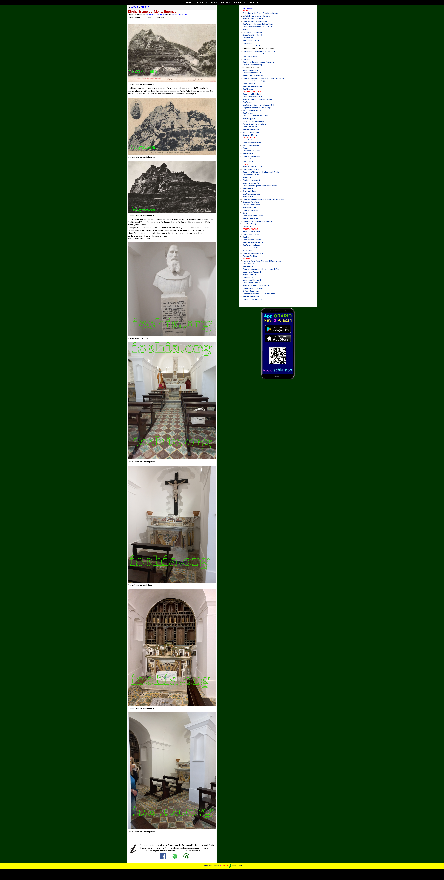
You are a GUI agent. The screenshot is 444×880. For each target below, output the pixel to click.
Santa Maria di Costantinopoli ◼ (255, 21)
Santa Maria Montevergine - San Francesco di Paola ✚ (263, 199)
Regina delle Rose (249, 191)
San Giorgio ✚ (248, 266)
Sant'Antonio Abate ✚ (251, 40)
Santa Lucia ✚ (248, 197)
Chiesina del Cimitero (251, 135)
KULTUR (224, 2)
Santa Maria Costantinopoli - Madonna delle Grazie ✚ (263, 269)
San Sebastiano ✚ (249, 275)
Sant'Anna (246, 59)
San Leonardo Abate (250, 218)
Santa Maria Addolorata (252, 46)
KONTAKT (238, 2)
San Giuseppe (248, 154)
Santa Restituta (248, 140)
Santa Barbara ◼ (249, 84)
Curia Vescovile (247, 9)
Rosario (246, 148)
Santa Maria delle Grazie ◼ (253, 253)
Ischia (225, 865)
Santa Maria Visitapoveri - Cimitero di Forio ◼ (260, 186)
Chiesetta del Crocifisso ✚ (252, 35)
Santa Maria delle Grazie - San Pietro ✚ (257, 27)
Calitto (245, 213)
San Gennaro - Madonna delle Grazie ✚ (257, 221)
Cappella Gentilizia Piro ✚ (252, 159)
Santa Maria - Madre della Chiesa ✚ (256, 286)
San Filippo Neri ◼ (249, 224)
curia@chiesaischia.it (180, 14)
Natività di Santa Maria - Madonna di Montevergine (262, 261)
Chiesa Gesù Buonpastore (252, 32)
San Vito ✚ (247, 178)
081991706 (150, 14)
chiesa (144, 7)
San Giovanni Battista (251, 129)
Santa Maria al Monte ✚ (252, 210)
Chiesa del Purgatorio (251, 202)
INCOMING (200, 2)
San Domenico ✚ (249, 43)
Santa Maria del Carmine (252, 240)
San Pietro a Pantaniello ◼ (253, 76)
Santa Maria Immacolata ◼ (253, 243)
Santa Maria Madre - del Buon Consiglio (257, 100)
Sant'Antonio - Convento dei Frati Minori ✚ (259, 24)
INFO (213, 2)
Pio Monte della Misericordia (253, 121)
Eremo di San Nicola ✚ (251, 256)
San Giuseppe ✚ (249, 119)
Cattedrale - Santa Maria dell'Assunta (256, 16)
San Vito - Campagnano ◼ (253, 65)
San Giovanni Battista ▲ (252, 296)
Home (188, 2)
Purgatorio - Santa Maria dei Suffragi (257, 108)
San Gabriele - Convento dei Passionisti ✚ (258, 105)
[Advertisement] (218, 874)
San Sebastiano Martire (251, 175)
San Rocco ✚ (248, 277)
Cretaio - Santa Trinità (251, 291)
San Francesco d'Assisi (251, 169)
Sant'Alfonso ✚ (248, 264)
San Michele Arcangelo (251, 194)
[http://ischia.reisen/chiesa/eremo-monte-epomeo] (186, 856)
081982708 (161, 14)
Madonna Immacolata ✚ (252, 110)
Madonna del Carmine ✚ (252, 280)
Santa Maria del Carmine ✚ (253, 19)
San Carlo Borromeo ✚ (251, 180)
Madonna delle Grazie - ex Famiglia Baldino (259, 294)
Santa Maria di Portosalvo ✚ (253, 54)
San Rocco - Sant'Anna (251, 151)
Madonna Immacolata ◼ (252, 73)
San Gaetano (248, 188)
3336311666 (237, 866)
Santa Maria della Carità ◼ (252, 86)
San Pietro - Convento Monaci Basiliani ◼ (258, 62)
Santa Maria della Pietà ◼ (252, 97)
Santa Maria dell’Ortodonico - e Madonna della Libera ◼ (263, 78)
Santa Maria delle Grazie (252, 143)
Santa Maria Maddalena (252, 94)
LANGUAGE (253, 2)
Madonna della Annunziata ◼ (254, 81)
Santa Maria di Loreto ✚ (252, 183)
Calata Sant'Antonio (250, 127)
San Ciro (246, 30)
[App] (278, 343)
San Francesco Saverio (251, 205)
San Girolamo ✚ (249, 38)
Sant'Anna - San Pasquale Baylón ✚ (256, 116)
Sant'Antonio (248, 102)
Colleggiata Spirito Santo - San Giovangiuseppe (260, 13)
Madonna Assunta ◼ (250, 70)
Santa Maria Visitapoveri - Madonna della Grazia (261, 172)
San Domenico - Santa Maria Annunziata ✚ (259, 51)
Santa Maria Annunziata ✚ (253, 216)
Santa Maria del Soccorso (252, 167)
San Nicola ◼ (248, 89)
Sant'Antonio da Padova (252, 245)
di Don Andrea (248, 251)
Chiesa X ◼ (247, 227)
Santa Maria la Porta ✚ (251, 283)
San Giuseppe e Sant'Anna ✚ (253, 288)
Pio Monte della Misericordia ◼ (254, 124)
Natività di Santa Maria (251, 232)
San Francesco (248, 113)
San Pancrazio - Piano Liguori (254, 299)
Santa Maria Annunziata (252, 156)
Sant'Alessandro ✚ (250, 57)
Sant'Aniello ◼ (248, 162)
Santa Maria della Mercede (253, 248)
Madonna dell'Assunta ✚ (252, 272)
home (134, 7)
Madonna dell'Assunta (251, 132)
